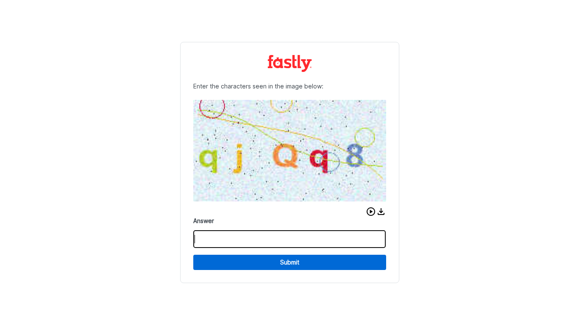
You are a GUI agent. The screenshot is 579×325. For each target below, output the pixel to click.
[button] (371, 212)
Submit (289, 262)
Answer (203, 220)
